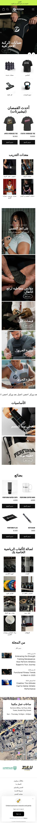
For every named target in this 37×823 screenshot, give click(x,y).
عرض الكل (18, 648)
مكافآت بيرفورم (18, 781)
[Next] (33, 54)
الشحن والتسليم (18, 787)
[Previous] (29, 54)
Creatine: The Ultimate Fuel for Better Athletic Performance (25, 686)
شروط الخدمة (18, 791)
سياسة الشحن (18, 794)
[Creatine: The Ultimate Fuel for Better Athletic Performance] (7, 682)
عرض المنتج (27, 142)
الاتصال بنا (18, 784)
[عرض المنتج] (18, 231)
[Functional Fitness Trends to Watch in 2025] (7, 672)
